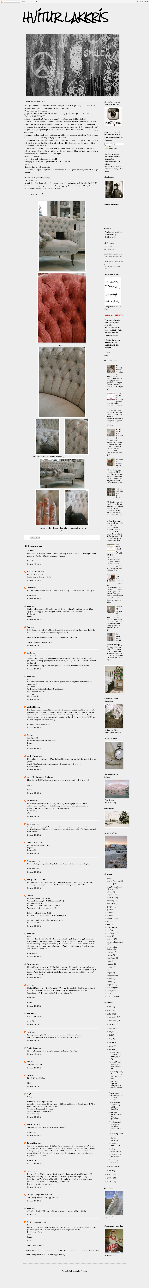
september (113, 1028)
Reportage (111, 958)
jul (108, 924)
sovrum (109, 967)
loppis (109, 936)
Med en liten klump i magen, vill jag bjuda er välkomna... (115, 523)
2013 (109, 1010)
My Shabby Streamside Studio (38, 777)
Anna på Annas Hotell (35, 880)
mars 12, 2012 (32, 1240)
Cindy (29, 1075)
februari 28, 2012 (34, 564)
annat (109, 878)
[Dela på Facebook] (37, 537)
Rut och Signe (32, 1143)
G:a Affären (31, 801)
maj (111, 1039)
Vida (28, 627)
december (113, 1017)
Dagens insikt (112, 895)
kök (108, 930)
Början (109, 892)
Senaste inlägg (31, 1250)
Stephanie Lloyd (33, 1094)
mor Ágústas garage (115, 942)
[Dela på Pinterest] (39, 537)
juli (110, 1035)
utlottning (111, 988)
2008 (109, 1182)
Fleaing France (33, 1048)
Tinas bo (30, 896)
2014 (109, 1007)
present (110, 955)
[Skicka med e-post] (31, 537)
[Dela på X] (35, 537)
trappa (109, 973)
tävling (109, 982)
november (113, 1021)
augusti (112, 1032)
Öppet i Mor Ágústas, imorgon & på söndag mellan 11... (115, 1086)
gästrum (110, 910)
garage (109, 907)
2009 (109, 1178)
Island (109, 921)
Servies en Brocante (34, 1222)
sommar (110, 964)
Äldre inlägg (94, 1250)
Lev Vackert (111, 933)
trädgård (110, 976)
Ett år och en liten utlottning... (119, 434)
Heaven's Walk (32, 1124)
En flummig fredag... (119, 368)
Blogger (84, 1271)
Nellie (29, 1032)
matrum (110, 939)
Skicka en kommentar (35, 1245)
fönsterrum (111, 904)
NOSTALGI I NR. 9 (34, 572)
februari (112, 1050)
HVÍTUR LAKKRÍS (66, 17)
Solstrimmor (31, 861)
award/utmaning (113, 881)
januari (112, 1166)
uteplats (110, 985)
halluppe (110, 915)
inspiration (111, 919)
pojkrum (110, 952)
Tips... (109, 970)
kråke (29, 985)
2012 (109, 1014)
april (111, 1042)
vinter (109, 994)
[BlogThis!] (33, 537)
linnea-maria (31, 824)
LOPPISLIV (31, 707)
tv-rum (109, 979)
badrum (110, 884)
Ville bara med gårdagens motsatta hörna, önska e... (115, 1126)
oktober (112, 1024)
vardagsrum (111, 990)
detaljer (110, 898)
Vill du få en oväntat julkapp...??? (119, 464)
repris (109, 961)
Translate (113, 149)
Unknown (30, 588)
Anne (29, 1062)
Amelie (29, 653)
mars (111, 1046)
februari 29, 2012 (34, 1164)
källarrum (111, 927)
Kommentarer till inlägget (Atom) (51, 1255)
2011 (109, 1171)
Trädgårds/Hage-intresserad (38, 1195)
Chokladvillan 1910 (34, 842)
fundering (110, 901)
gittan (29, 1171)
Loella (29, 551)
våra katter (111, 996)
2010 (109, 1174)
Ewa (28, 735)
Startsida (63, 1250)
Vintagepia (31, 964)
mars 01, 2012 (32, 1215)
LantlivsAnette (32, 756)
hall (108, 913)
